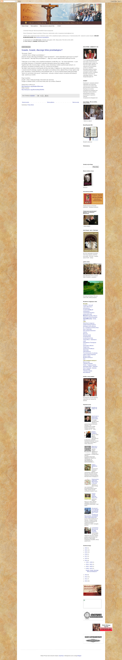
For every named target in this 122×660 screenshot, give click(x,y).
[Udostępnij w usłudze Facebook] (46, 96)
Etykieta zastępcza (94, 432)
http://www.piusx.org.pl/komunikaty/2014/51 (33, 89)
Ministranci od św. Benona (89, 326)
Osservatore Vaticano (88, 345)
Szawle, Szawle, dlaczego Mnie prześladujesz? (42, 50)
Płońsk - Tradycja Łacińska (89, 365)
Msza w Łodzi (86, 362)
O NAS (59, 26)
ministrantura (86, 311)
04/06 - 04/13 (89, 568)
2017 (86, 556)
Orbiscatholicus (87, 351)
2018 (86, 554)
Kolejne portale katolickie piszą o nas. (95, 495)
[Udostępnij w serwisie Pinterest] (47, 96)
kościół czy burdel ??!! (94, 408)
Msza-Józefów (86, 369)
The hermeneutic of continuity (90, 353)
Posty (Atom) (31, 105)
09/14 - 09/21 (89, 564)
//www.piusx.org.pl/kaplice (42, 37)
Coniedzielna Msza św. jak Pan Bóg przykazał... (95, 529)
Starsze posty (75, 102)
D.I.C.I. (84, 344)
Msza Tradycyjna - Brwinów (89, 368)
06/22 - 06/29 (89, 566)
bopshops (61, 655)
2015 (86, 558)
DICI (84, 359)
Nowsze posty (25, 102)
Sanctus (85, 332)
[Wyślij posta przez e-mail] (38, 95)
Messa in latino (86, 356)
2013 (86, 574)
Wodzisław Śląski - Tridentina (90, 366)
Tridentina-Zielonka (88, 363)
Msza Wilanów (86, 372)
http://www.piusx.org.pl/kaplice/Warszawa (32, 86)
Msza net (85, 333)
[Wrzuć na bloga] (42, 96)
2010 (86, 581)
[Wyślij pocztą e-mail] (41, 96)
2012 (86, 576)
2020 (86, 552)
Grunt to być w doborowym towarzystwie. (95, 417)
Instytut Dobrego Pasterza (89, 324)
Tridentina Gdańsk (87, 371)
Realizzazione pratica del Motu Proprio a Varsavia (95, 481)
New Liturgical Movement (89, 330)
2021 (86, 550)
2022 (86, 548)
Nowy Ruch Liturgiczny (88, 323)
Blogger (79, 655)
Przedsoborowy (87, 336)
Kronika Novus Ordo (88, 338)
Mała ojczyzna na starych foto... (47, 26)
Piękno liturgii (25, 26)
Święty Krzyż (86, 347)
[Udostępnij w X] (44, 96)
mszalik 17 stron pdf (88, 305)
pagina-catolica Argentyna (89, 354)
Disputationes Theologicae (89, 342)
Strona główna (34, 26)
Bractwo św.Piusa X (88, 357)
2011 (86, 578)
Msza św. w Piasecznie (94, 447)
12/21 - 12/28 (89, 562)
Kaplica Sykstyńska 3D (94, 466)
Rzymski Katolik (87, 335)
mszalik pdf (88, 309)
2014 (86, 560)
